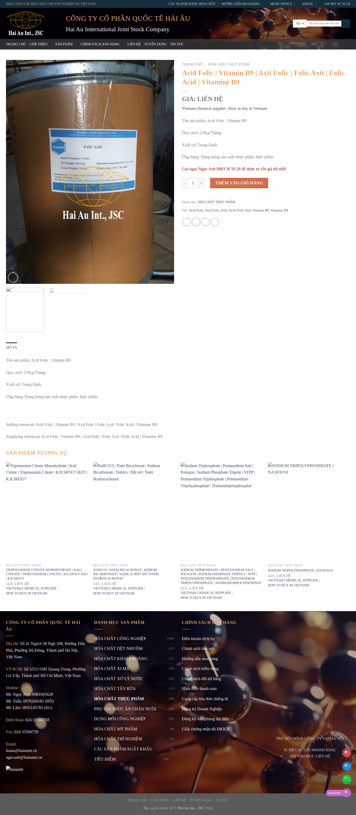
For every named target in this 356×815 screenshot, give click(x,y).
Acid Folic (196, 210)
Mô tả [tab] (11, 347)
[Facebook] (319, 44)
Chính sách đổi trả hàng (201, 678)
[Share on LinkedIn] (215, 222)
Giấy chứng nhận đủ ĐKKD (205, 729)
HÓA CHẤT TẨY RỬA (115, 688)
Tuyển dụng (155, 44)
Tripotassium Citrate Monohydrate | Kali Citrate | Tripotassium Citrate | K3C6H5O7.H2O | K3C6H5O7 (47, 574)
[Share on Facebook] (186, 222)
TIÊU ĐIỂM (104, 759)
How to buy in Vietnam (247, 108)
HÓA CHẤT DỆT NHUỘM (118, 648)
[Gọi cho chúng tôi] (340, 44)
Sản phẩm (64, 44)
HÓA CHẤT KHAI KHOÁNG (121, 658)
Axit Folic (212, 210)
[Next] (164, 171)
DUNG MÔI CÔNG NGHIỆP (120, 719)
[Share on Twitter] (196, 222)
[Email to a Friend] (205, 222)
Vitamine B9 (279, 210)
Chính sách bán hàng (100, 44)
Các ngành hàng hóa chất (192, 4)
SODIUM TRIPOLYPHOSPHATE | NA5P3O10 (300, 570)
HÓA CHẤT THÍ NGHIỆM (118, 739)
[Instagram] (326, 44)
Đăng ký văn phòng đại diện (205, 719)
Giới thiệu (38, 44)
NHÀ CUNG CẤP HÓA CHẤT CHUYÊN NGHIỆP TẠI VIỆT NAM (51, 4)
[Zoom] (13, 277)
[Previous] (16, 171)
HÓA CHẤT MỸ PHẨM (115, 729)
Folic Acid (228, 210)
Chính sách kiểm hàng (200, 668)
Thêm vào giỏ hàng (239, 183)
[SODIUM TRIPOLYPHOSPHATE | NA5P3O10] (309, 511)
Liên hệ (134, 44)
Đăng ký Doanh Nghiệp (202, 709)
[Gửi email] (333, 44)
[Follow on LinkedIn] (347, 44)
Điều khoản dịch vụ (198, 638)
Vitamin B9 (261, 210)
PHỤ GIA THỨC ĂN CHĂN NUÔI (125, 709)
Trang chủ (16, 44)
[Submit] (345, 23)
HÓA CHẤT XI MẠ (111, 668)
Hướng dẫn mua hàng (241, 4)
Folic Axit (244, 210)
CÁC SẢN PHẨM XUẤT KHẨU (123, 749)
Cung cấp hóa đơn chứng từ (205, 699)
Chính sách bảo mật (198, 648)
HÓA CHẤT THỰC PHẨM (228, 64)
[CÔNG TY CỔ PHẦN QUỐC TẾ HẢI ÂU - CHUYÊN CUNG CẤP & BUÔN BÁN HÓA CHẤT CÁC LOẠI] (32, 23)
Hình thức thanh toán (199, 688)
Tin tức (177, 44)
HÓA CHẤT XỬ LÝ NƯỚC (118, 678)
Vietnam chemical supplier (203, 108)
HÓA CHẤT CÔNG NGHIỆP (120, 638)
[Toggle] (172, 759)
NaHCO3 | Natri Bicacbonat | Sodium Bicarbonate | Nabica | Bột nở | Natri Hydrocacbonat (126, 574)
